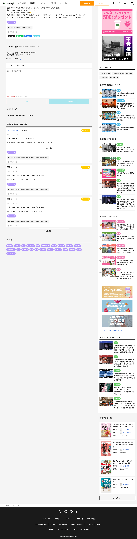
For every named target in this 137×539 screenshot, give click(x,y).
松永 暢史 (126, 450)
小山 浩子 (126, 429)
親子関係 (72, 249)
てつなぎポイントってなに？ (59, 524)
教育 (36, 249)
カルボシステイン (14, 130)
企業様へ (98, 524)
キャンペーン (12, 22)
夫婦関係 (9, 246)
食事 (31, 249)
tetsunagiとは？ (41, 524)
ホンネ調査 (63, 3)
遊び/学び (77, 246)
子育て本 (53, 3)
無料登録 (87, 3)
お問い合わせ (84, 529)
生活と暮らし (11, 249)
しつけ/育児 (30, 246)
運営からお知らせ (77, 524)
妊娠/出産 (61, 246)
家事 (18, 249)
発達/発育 (69, 246)
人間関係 (17, 246)
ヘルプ (75, 529)
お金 (23, 246)
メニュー (132, 4)
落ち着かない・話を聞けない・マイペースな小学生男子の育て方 (123, 445)
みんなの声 (22, 3)
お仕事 (65, 249)
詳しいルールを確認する (13, 59)
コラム (43, 3)
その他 (79, 249)
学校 (37, 246)
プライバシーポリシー (63, 529)
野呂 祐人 (126, 484)
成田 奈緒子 (127, 432)
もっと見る (47, 231)
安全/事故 (58, 249)
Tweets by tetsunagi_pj (112, 330)
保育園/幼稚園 (45, 246)
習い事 (54, 246)
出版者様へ (89, 524)
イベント (50, 249)
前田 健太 (126, 466)
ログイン (102, 3)
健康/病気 (25, 249)
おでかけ (42, 249)
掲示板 (32, 3)
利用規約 (51, 529)
